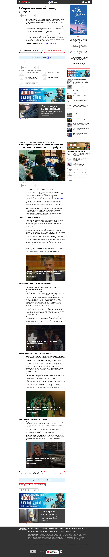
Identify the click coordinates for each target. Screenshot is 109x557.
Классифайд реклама (33, 531)
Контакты (30, 530)
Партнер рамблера (41, 551)
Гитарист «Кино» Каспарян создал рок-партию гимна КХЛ (43, 459)
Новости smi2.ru (23, 118)
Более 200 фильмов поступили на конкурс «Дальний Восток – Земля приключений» (44, 272)
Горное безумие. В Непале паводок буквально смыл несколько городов (81, 114)
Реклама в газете (39, 530)
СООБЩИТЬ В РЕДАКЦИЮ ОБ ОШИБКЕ (68, 531)
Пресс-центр (44, 528)
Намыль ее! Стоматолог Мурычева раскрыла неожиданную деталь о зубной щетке (81, 179)
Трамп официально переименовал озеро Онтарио (81, 129)
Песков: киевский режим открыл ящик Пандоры (80, 134)
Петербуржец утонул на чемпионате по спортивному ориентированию (31, 78)
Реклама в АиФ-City (73, 530)
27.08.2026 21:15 (22, 142)
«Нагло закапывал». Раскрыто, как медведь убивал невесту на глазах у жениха (81, 169)
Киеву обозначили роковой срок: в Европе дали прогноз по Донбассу (81, 119)
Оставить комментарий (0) (54, 50)
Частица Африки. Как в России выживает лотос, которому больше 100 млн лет (81, 159)
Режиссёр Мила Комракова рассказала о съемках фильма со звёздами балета (43, 408)
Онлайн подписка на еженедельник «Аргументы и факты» (73, 528)
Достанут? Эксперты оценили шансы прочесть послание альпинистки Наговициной (81, 154)
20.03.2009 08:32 (22, 6)
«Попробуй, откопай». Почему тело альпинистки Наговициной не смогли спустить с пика (81, 164)
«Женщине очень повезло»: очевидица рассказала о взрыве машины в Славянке (78, 47)
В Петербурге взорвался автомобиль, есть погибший (78, 64)
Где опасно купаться (53, 77)
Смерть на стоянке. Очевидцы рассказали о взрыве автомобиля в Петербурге (78, 41)
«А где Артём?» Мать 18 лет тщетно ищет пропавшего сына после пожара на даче (81, 106)
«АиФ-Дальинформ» (31, 182)
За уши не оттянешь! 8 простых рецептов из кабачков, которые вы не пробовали (81, 97)
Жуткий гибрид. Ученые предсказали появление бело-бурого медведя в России (81, 82)
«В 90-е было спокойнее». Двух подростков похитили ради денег (81, 173)
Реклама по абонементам (60, 530)
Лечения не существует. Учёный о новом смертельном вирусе (81, 86)
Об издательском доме (33, 528)
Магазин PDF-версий (53, 528)
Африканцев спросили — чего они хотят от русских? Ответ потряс (81, 124)
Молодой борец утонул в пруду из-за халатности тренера (32, 73)
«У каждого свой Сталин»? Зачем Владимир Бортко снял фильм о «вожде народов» (79, 58)
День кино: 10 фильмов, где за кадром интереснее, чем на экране (42, 342)
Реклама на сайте (48, 530)
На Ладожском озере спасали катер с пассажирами (32, 83)
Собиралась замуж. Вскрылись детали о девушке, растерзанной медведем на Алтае (80, 101)
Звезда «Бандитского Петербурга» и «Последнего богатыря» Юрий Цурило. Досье (79, 52)
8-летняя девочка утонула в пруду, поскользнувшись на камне (54, 74)
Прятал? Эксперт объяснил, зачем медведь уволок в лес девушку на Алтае (81, 92)
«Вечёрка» (60, 198)
